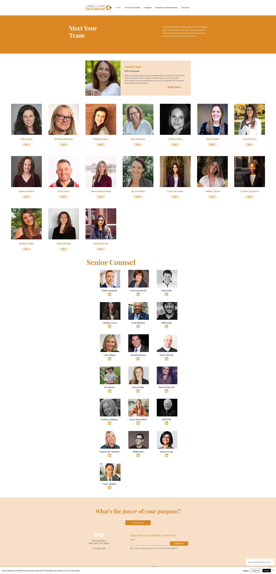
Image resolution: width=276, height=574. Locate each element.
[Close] (273, 570)
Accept (266, 570)
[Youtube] (101, 535)
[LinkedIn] (96, 535)
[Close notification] (273, 561)
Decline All (255, 570)
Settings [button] (246, 570)
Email (133, 539)
